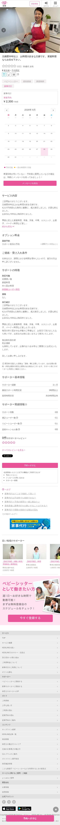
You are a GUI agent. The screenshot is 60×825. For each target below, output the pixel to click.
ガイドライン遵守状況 (10, 758)
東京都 (7, 70)
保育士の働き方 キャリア (11, 744)
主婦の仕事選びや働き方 (11, 749)
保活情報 (5, 739)
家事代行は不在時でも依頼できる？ (20, 497)
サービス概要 (7, 642)
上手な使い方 (7, 705)
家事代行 (8, 86)
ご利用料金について (9, 662)
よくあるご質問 (8, 778)
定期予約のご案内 (8, 720)
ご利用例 (5, 700)
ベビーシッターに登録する (12, 681)
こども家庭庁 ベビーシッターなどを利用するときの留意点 (24, 768)
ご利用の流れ (7, 710)
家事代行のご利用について (12, 667)
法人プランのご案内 (9, 754)
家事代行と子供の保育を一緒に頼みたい (22, 501)
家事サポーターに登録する (12, 686)
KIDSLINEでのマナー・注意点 (13, 652)
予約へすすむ (30, 465)
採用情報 (5, 792)
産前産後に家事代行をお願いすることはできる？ (26, 505)
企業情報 (5, 787)
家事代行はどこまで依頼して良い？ (20, 493)
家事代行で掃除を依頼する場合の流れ (21, 509)
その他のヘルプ (9, 513)
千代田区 (15, 70)
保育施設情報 (7, 763)
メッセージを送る (30, 183)
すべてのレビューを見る (13, 449)
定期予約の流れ (8, 715)
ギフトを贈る (7, 672)
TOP (3, 638)
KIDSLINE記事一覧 (9, 734)
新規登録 (34, 3)
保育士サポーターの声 (10, 691)
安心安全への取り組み (10, 657)
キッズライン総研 (8, 729)
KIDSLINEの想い (8, 647)
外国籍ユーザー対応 (11, 289)
